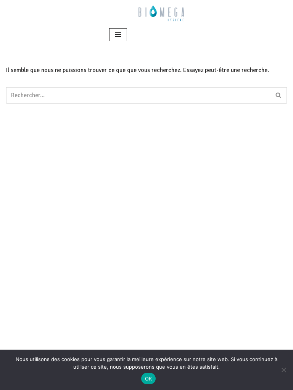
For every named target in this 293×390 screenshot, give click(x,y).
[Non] (283, 370)
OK (148, 379)
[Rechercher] (278, 95)
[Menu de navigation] (118, 34)
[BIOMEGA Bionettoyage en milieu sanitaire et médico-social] (161, 13)
